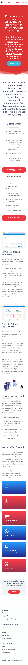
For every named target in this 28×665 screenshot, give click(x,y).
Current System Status (8, 649)
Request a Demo (6, 627)
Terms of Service (6, 638)
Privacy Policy (6, 635)
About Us (4, 613)
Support (4, 646)
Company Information (8, 616)
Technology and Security (9, 619)
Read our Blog (6, 652)
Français (22, 2)
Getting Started (14, 53)
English (17, 2)
